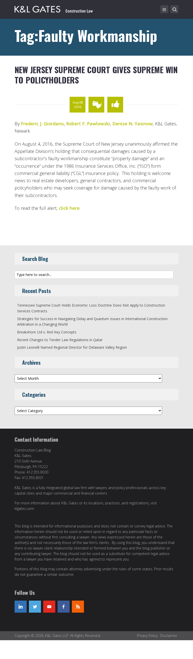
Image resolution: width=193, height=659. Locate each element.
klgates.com (24, 508)
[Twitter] (35, 607)
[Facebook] (64, 607)
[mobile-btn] (164, 9)
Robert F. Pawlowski (88, 124)
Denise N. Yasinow (132, 124)
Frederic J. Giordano (42, 124)
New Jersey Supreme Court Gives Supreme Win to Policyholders (96, 75)
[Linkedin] (21, 607)
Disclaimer (168, 635)
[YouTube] (49, 607)
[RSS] (78, 607)
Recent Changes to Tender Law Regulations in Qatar (60, 339)
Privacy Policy (147, 635)
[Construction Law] (54, 8)
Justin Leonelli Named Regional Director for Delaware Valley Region (72, 347)
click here (69, 208)
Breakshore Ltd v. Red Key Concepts (46, 332)
